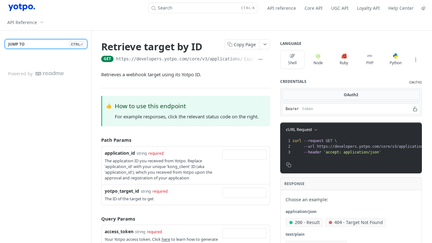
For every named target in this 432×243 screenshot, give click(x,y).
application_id (120, 153)
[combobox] (244, 155)
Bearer (292, 109)
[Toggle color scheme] (424, 8)
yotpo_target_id (122, 191)
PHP (369, 62)
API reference (281, 8)
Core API (314, 8)
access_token (119, 231)
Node (318, 62)
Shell (292, 62)
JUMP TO (45, 44)
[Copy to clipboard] (267, 59)
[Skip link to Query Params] (97, 219)
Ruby (344, 62)
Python (396, 62)
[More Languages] (415, 59)
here (166, 239)
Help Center (401, 8)
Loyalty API (368, 8)
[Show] (415, 109)
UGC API (340, 8)
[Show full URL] (260, 59)
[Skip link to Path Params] (97, 140)
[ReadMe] (49, 73)
